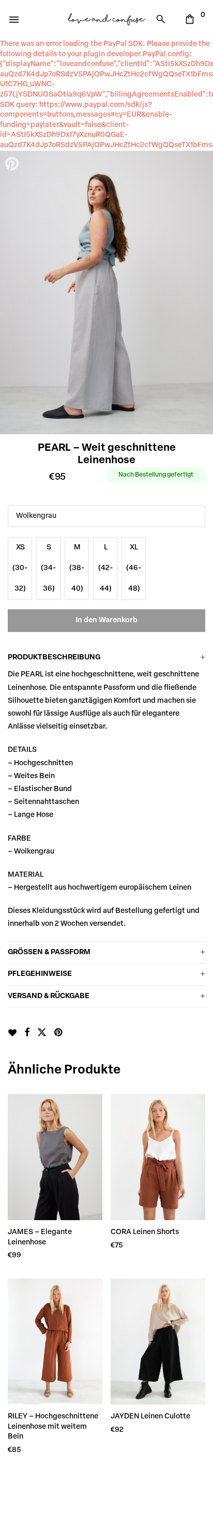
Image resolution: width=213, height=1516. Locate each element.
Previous (13, 292)
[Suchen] (163, 19)
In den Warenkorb (106, 620)
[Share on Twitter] (42, 1033)
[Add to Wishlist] (12, 1033)
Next (200, 292)
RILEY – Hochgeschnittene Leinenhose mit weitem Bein (53, 1427)
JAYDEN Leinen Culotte (150, 1416)
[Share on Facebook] (26, 1033)
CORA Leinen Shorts (145, 1232)
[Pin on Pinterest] (59, 1033)
